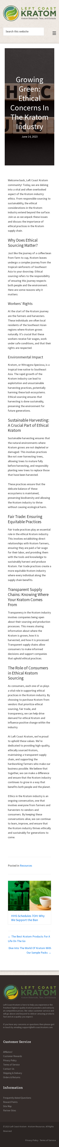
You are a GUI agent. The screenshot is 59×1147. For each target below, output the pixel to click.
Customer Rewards (12, 1056)
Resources (26, 865)
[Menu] (54, 33)
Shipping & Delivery (12, 1073)
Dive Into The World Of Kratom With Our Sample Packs (28, 920)
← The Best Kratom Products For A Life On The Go (29, 939)
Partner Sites (9, 1110)
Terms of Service (11, 1064)
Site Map (7, 1106)
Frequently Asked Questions (17, 1097)
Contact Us (8, 1068)
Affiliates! (7, 1051)
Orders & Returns (11, 1077)
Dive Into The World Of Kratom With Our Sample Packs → (29, 950)
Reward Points (10, 1102)
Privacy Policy (10, 1060)
